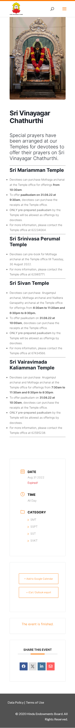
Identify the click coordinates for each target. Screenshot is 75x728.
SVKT (34, 540)
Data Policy (16, 702)
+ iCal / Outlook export (38, 592)
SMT (33, 519)
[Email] (51, 666)
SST (33, 533)
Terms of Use (35, 702)
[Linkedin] (42, 666)
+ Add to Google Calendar (38, 578)
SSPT (34, 526)
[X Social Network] (33, 666)
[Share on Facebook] (24, 666)
